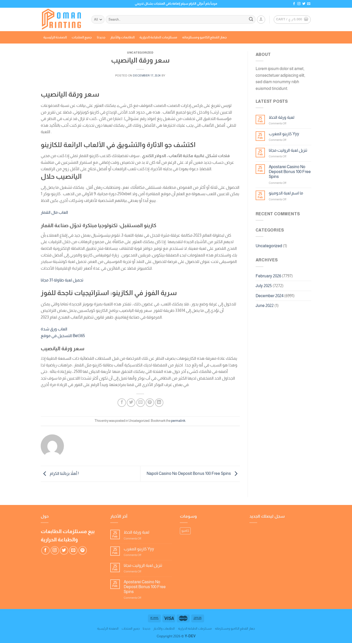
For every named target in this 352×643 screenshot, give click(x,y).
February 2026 (268, 276)
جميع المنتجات (82, 37)
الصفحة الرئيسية (55, 37)
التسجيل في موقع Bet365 (63, 335)
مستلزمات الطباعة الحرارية (158, 37)
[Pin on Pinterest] (150, 402)
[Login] (261, 19)
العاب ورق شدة (54, 329)
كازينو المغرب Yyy (284, 134)
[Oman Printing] (62, 19)
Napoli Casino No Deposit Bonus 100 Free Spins (189, 473)
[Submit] (251, 19)
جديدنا (101, 37)
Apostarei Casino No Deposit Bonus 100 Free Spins (290, 172)
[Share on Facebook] (122, 402)
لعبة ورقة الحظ (281, 117)
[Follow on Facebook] (294, 4)
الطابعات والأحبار (122, 37)
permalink (178, 421)
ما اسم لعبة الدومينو (286, 193)
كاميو (185, 531)
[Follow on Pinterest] (82, 550)
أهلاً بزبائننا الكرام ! (64, 473)
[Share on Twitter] (131, 402)
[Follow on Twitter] (303, 4)
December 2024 (269, 296)
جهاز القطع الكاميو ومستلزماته (204, 37)
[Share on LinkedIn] (159, 402)
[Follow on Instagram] (298, 4)
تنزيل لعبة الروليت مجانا (288, 150)
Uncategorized (269, 246)
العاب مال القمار (54, 212)
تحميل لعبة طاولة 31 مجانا (62, 280)
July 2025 (264, 286)
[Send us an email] (308, 4)
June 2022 (265, 305)
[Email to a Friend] (140, 402)
